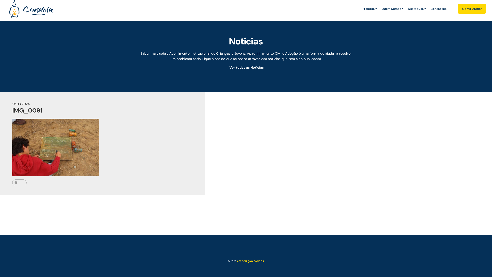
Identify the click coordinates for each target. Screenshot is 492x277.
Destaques (416, 9)
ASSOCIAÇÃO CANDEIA (250, 261)
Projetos (368, 9)
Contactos (438, 9)
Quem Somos (391, 9)
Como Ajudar (472, 9)
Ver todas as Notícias (246, 67)
